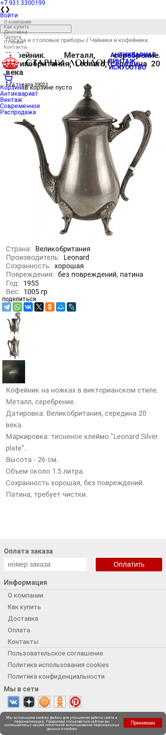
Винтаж (11, 99)
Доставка (15, 32)
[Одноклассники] (49, 307)
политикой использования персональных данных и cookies (82, 727)
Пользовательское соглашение (55, 653)
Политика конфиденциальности (56, 676)
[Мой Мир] (60, 307)
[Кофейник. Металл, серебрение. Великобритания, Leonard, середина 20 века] (83, 235)
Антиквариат (19, 93)
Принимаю (143, 723)
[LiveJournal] (71, 307)
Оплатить (128, 564)
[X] (39, 307)
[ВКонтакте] (28, 307)
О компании (17, 22)
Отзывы (14, 42)
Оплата (12, 37)
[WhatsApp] (17, 307)
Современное (20, 106)
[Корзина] (83, 78)
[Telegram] (6, 307)
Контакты (15, 47)
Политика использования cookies (58, 665)
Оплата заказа (28, 551)
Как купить (16, 27)
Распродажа (18, 112)
